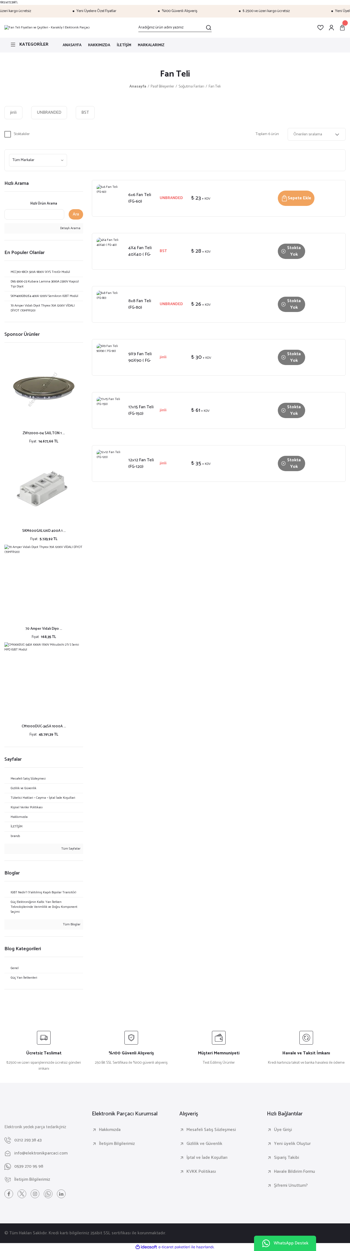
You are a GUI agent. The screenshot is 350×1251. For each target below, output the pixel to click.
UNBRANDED (171, 198)
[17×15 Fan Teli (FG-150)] (110, 410)
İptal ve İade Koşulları (207, 1157)
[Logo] (47, 27)
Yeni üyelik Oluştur (292, 1144)
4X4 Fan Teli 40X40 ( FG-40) (140, 251)
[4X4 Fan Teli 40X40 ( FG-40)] (110, 251)
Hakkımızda (110, 1130)
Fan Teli (215, 87)
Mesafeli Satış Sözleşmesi (211, 1130)
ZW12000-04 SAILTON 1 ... (44, 433)
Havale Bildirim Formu (294, 1171)
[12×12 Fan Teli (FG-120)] (110, 463)
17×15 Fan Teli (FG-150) (141, 410)
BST (163, 251)
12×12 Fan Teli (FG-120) (141, 463)
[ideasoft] (146, 1247)
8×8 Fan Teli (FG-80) (139, 304)
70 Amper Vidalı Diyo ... (43, 629)
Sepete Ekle (299, 198)
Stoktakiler (22, 134)
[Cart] (342, 27)
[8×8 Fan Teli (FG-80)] (110, 304)
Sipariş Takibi (286, 1157)
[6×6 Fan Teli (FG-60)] (110, 198)
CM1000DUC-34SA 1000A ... (44, 726)
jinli (163, 357)
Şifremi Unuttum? (291, 1185)
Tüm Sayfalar (70, 848)
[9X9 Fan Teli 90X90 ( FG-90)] (110, 357)
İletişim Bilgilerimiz (117, 1144)
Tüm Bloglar (71, 924)
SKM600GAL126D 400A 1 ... (44, 531)
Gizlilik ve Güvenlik (204, 1144)
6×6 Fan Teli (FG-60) (139, 198)
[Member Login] (331, 27)
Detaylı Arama (69, 228)
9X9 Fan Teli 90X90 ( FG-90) (140, 357)
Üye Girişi (283, 1130)
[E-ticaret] (174, 1247)
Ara (76, 214)
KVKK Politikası (201, 1171)
